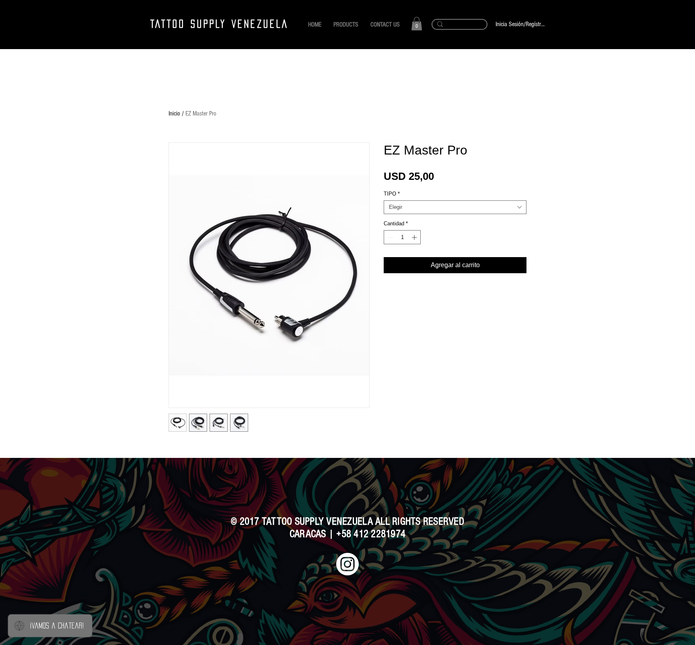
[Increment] (415, 237)
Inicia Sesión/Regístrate (520, 24)
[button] (416, 23)
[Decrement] (390, 237)
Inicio (174, 113)
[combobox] (455, 207)
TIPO (392, 194)
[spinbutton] (402, 237)
